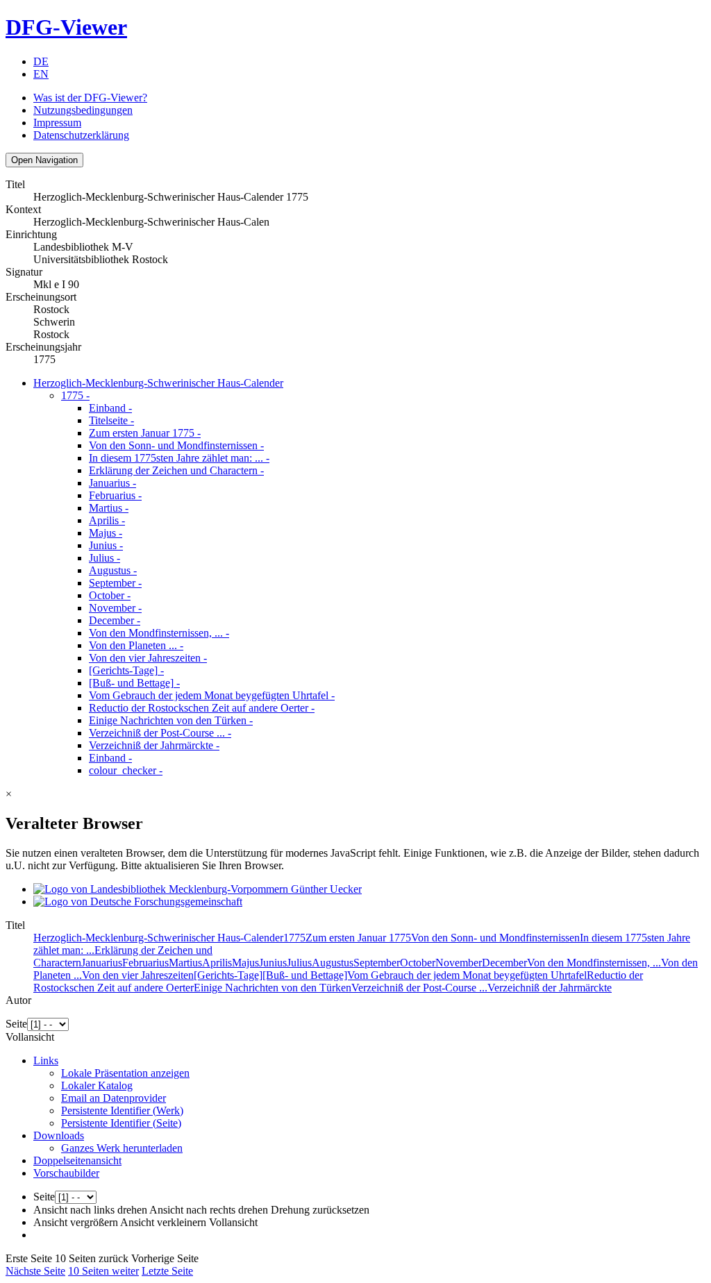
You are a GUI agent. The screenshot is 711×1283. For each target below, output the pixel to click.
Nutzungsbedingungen (83, 110)
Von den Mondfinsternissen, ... (159, 633)
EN (41, 74)
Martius (108, 508)
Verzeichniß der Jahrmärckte (154, 745)
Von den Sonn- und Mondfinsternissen (176, 445)
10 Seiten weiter (103, 1271)
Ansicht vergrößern (75, 1222)
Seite (16, 1024)
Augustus (113, 570)
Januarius (112, 483)
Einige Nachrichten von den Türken (171, 720)
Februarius (115, 495)
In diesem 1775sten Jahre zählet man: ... (179, 458)
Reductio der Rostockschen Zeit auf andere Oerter (202, 708)
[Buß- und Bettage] (134, 683)
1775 (75, 395)
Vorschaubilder (66, 1173)
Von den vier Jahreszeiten (148, 658)
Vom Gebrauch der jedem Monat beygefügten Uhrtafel (212, 695)
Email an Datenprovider (113, 1098)
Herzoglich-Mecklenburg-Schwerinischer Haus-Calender (158, 383)
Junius (106, 545)
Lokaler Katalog (97, 1085)
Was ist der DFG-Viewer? (90, 97)
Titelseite (111, 420)
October (110, 595)
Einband (110, 408)
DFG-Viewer (66, 27)
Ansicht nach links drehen (90, 1210)
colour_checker (125, 770)
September (115, 583)
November (115, 608)
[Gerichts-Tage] (126, 670)
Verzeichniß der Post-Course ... (160, 733)
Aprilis (107, 520)
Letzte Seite (167, 1271)
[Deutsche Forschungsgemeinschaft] (137, 901)
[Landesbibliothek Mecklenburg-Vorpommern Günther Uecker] (197, 889)
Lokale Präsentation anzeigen (125, 1073)
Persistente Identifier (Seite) (121, 1123)
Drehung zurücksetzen (320, 1210)
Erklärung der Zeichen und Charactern (176, 470)
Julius (104, 558)
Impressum (57, 122)
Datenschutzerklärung (81, 135)
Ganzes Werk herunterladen (122, 1148)
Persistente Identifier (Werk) (122, 1110)
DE (41, 61)
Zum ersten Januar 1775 (145, 433)
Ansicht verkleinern (163, 1222)
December (114, 620)
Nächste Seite (35, 1271)
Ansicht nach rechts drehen (208, 1210)
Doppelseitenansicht (77, 1160)
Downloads (58, 1135)
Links (45, 1060)
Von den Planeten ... (136, 645)
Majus (105, 533)
